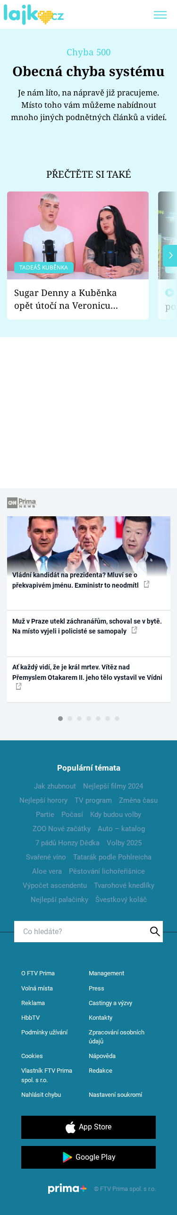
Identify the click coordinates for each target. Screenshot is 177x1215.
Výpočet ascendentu (55, 885)
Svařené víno (46, 857)
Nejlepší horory (43, 800)
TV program (93, 800)
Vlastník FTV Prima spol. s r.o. (46, 1075)
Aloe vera (47, 871)
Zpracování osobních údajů (116, 1037)
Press (96, 988)
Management (106, 973)
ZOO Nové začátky (62, 828)
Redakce (100, 1070)
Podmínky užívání (44, 1032)
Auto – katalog (121, 828)
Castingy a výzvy (110, 1003)
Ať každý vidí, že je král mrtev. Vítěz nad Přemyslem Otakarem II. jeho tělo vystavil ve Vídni (87, 672)
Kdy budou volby (115, 814)
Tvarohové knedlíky (124, 885)
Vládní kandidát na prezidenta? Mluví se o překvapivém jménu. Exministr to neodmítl (76, 580)
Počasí (72, 814)
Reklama (33, 1003)
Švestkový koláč (121, 899)
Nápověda (102, 1055)
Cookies (32, 1055)
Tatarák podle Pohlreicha (112, 857)
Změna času (138, 800)
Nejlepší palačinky (59, 899)
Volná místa (37, 988)
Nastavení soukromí (115, 1094)
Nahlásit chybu (41, 1094)
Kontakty (100, 1017)
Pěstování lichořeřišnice (107, 871)
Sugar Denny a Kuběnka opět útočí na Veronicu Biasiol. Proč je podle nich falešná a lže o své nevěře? (70, 299)
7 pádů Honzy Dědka (67, 843)
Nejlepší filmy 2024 (113, 786)
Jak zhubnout (55, 786)
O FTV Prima (38, 973)
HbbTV (30, 1017)
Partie (45, 814)
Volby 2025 (124, 843)
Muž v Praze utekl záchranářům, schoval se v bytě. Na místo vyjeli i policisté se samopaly (87, 626)
